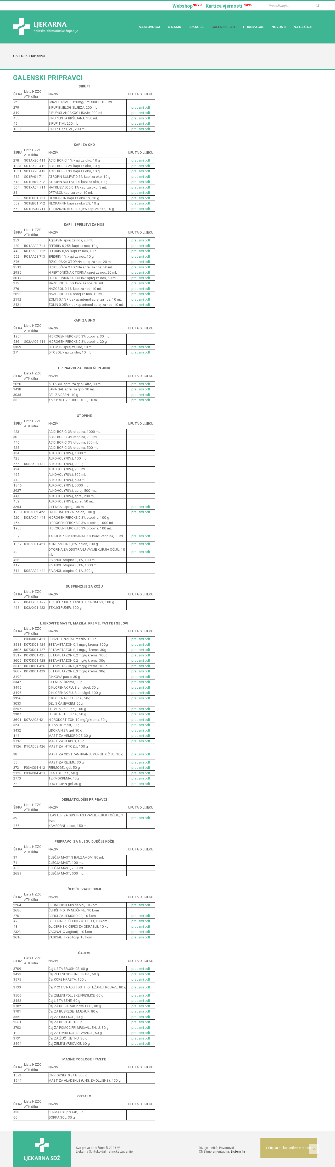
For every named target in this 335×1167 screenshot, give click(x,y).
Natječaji (303, 27)
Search (317, 5)
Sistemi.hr (238, 1151)
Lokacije (196, 27)
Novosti (278, 27)
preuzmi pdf (140, 107)
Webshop (187, 6)
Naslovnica (149, 27)
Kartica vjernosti (229, 6)
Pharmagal (253, 27)
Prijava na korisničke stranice (289, 1148)
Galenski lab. (223, 27)
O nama (174, 27)
